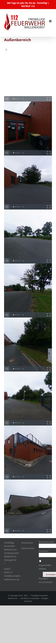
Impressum (27, 542)
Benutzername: (47, 541)
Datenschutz (27, 548)
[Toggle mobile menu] (50, 21)
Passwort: (44, 550)
